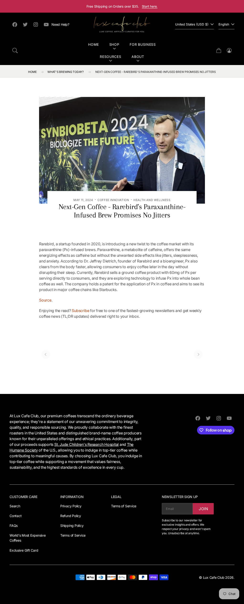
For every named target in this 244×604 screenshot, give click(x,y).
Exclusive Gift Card (24, 550)
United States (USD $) (191, 24)
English (224, 24)
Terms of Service (73, 535)
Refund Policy (70, 516)
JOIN (203, 508)
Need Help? (60, 24)
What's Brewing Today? (65, 72)
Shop (114, 44)
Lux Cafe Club (213, 577)
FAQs (14, 525)
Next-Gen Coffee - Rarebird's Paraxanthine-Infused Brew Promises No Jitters (155, 72)
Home (93, 44)
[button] (15, 50)
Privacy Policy (70, 506)
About (138, 57)
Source (45, 300)
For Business (143, 44)
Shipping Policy (71, 525)
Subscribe (80, 310)
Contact (15, 516)
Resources (110, 57)
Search (15, 506)
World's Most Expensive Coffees (28, 537)
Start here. (150, 6)
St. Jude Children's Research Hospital (86, 444)
